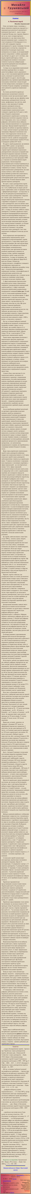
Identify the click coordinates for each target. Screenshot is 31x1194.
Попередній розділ (9, 1168)
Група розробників (9, 1180)
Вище (18, 1168)
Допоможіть (20, 1175)
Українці (15, 18)
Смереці (12, 1192)
